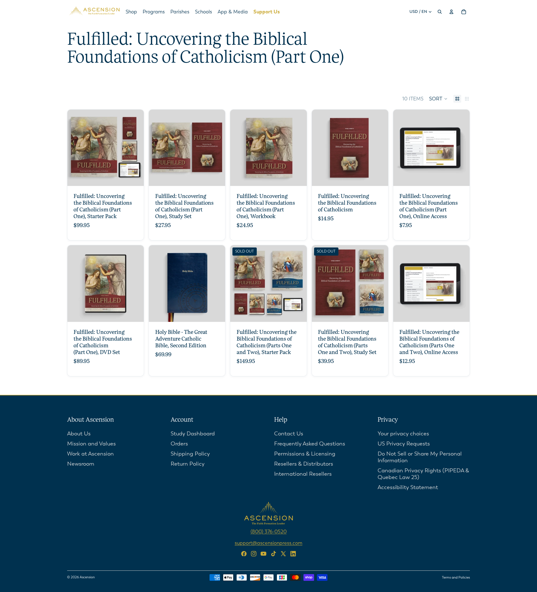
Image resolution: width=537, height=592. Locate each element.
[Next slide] (379, 148)
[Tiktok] (273, 553)
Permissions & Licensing (304, 453)
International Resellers (303, 473)
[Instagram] (253, 553)
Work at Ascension (90, 453)
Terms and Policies (456, 577)
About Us (79, 433)
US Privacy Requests (404, 443)
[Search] (440, 12)
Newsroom (80, 463)
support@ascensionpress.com (268, 543)
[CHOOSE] (135, 178)
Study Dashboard (193, 433)
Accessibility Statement (408, 487)
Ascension (87, 577)
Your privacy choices (403, 433)
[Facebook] (244, 553)
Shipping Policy (190, 453)
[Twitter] (283, 553)
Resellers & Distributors (303, 463)
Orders (179, 443)
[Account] (451, 12)
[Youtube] (263, 553)
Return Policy (187, 463)
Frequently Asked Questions (309, 443)
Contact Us (288, 433)
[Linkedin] (293, 553)
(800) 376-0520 (269, 531)
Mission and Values (91, 443)
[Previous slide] (320, 148)
